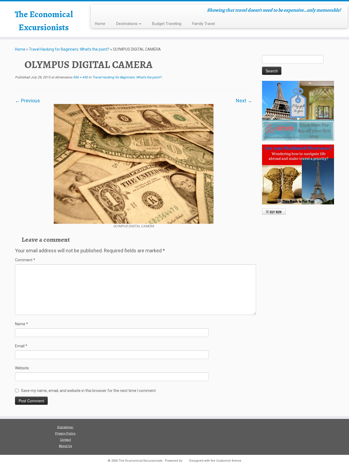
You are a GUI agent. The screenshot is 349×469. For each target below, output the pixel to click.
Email (21, 346)
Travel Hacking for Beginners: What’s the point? (69, 49)
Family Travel (203, 24)
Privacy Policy (65, 433)
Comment (25, 260)
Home (100, 24)
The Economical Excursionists (44, 20)
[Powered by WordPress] (185, 460)
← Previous (27, 100)
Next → (244, 100)
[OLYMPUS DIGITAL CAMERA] (133, 163)
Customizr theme (228, 460)
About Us (65, 446)
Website (22, 368)
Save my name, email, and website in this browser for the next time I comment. (89, 390)
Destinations (127, 24)
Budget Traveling (166, 24)
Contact (65, 440)
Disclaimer (65, 427)
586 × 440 (80, 77)
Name (21, 324)
